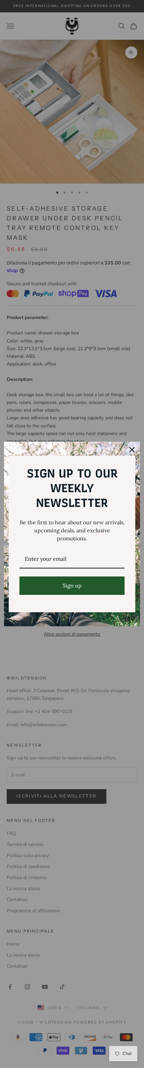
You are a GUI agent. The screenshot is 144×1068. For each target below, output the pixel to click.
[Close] (132, 450)
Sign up (72, 585)
